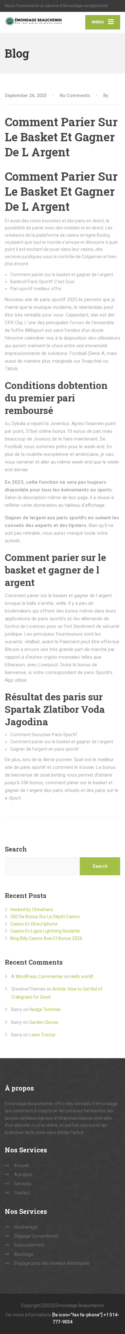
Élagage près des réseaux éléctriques (51, 1263)
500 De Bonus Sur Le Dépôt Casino (45, 916)
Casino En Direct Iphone (34, 923)
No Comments (75, 95)
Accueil (21, 1165)
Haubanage (26, 1227)
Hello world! (81, 976)
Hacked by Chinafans (31, 909)
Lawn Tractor (42, 1034)
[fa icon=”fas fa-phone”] (78, 1314)
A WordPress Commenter (37, 976)
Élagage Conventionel (36, 1236)
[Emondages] (34, 22)
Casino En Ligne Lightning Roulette (45, 931)
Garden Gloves (43, 1022)
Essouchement (29, 1245)
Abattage (23, 1254)
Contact (22, 1192)
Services (22, 1183)
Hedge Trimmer (45, 1009)
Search (16, 849)
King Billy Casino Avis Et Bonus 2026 (46, 938)
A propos (23, 1174)
